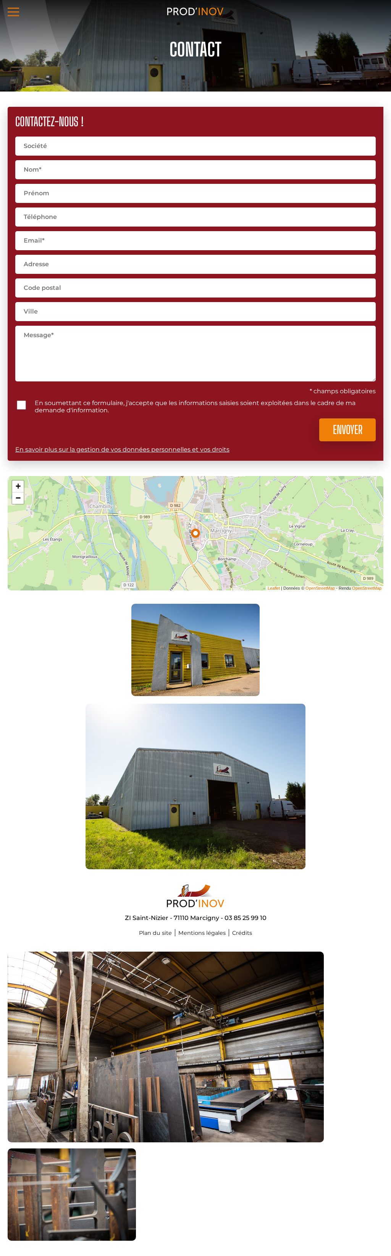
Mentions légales (202, 933)
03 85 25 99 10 (246, 917)
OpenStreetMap (320, 588)
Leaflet (274, 588)
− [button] (18, 498)
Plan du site (155, 933)
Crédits (242, 933)
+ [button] (18, 486)
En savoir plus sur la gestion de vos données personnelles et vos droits (122, 449)
